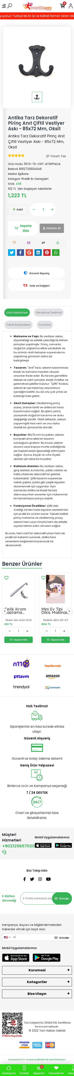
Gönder (64, 898)
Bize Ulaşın (37, 993)
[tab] (17, 312)
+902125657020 (18, 846)
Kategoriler (37, 982)
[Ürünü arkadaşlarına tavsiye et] (29, 242)
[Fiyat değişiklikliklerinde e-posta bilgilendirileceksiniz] (58, 242)
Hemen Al (53, 228)
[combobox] (7, 937)
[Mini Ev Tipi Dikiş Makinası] (55, 589)
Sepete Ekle (26, 228)
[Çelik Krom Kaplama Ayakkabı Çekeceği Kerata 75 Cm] (18, 589)
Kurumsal (37, 970)
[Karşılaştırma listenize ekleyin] (44, 242)
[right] (69, 611)
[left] (4, 611)
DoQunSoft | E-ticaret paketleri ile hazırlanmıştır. (37, 1059)
